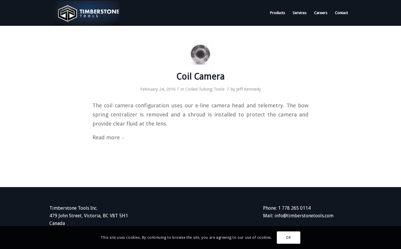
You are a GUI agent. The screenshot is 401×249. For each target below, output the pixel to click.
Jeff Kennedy (248, 89)
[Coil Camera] (201, 54)
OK (288, 238)
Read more (106, 137)
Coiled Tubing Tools (205, 89)
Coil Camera (200, 76)
